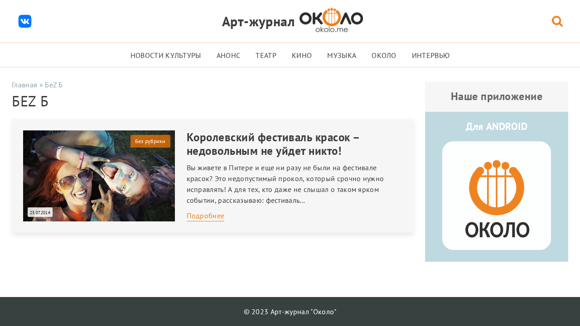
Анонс (229, 55)
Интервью (431, 55)
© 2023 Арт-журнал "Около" (290, 311)
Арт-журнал (258, 21)
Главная (24, 84)
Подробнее (206, 215)
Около (384, 55)
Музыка (341, 55)
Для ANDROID (496, 126)
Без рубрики (150, 141)
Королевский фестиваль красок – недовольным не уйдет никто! (273, 144)
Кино (302, 55)
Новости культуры (165, 55)
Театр (266, 55)
